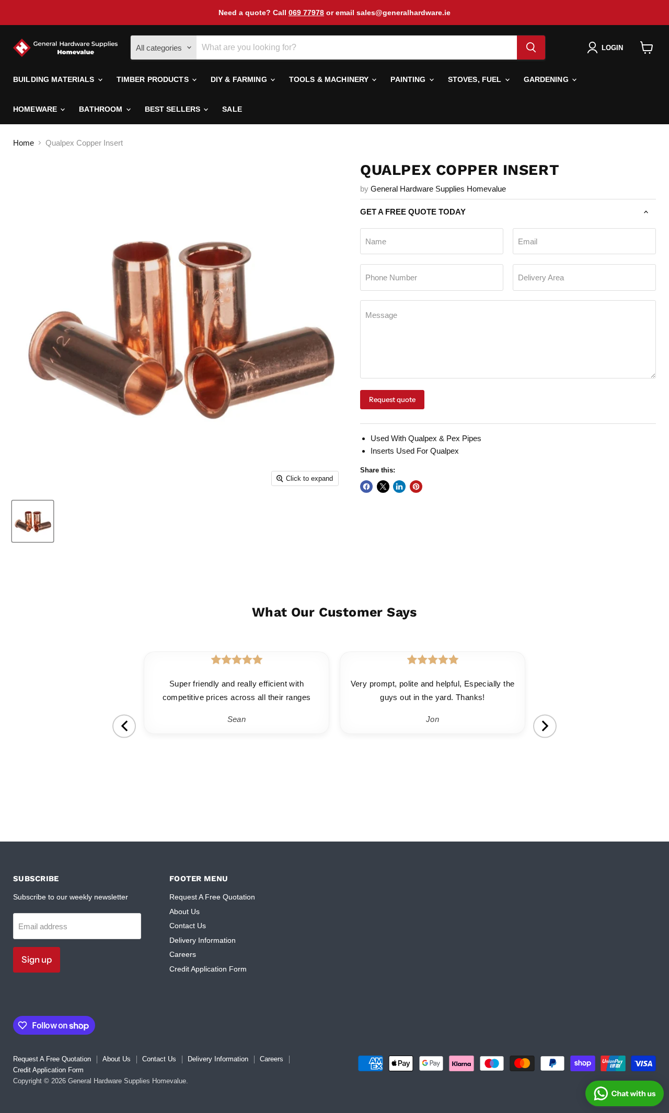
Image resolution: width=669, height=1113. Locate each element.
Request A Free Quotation (212, 897)
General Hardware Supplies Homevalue (438, 188)
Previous (124, 726)
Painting (409, 79)
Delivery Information (202, 940)
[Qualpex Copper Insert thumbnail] (32, 521)
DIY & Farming (240, 79)
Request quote (392, 399)
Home (23, 142)
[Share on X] (383, 486)
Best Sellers (174, 109)
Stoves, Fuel (476, 79)
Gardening (547, 79)
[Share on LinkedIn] (399, 486)
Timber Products (154, 79)
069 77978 (306, 12)
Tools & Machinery (330, 79)
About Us (184, 911)
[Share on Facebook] (366, 486)
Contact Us (187, 925)
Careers (182, 954)
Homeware (36, 109)
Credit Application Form (208, 969)
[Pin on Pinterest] (416, 486)
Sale (232, 109)
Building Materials (55, 79)
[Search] (531, 47)
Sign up (36, 959)
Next (545, 726)
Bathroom (101, 109)
